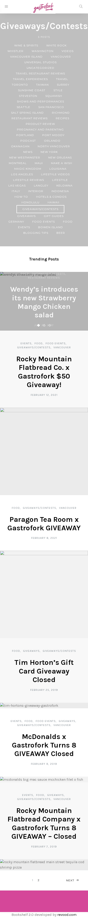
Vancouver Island (26, 56)
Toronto (20, 84)
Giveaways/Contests (40, 209)
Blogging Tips (35, 232)
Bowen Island (50, 227)
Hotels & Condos (51, 196)
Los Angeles (22, 174)
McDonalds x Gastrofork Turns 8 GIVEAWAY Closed (44, 745)
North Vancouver (54, 146)
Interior (35, 191)
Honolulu (30, 202)
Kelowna (64, 185)
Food (68, 221)
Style (58, 90)
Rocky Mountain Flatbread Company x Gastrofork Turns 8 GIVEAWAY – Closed (44, 823)
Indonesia (60, 191)
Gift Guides (54, 216)
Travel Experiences (30, 79)
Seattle (23, 107)
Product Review (40, 124)
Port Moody (53, 135)
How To (21, 196)
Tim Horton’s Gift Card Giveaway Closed (44, 671)
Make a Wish (61, 163)
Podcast (28, 140)
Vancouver (61, 56)
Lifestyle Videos (55, 174)
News (27, 152)
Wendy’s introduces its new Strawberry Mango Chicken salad (44, 302)
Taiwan (42, 84)
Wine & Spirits (26, 45)
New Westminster (24, 157)
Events (24, 227)
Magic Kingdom (27, 168)
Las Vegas (17, 185)
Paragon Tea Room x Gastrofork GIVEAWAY (44, 523)
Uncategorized (40, 67)
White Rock (56, 45)
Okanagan (20, 146)
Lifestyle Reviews (28, 180)
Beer (60, 232)
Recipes (62, 118)
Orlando (52, 140)
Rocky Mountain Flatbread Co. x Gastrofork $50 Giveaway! (44, 372)
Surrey (63, 84)
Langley (41, 185)
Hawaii (53, 202)
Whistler (15, 51)
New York (49, 152)
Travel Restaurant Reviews (40, 73)
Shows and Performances (40, 101)
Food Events (43, 221)
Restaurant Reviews (30, 118)
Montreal (18, 163)
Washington (42, 51)
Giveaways (26, 216)
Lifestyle (60, 180)
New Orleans (60, 157)
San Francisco (51, 107)
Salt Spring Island (27, 112)
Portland (25, 135)
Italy (16, 191)
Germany (16, 221)
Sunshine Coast (31, 90)
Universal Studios (40, 62)
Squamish (53, 96)
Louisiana (58, 168)
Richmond (61, 112)
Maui (39, 163)
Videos (68, 51)
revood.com (66, 914)
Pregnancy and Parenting (40, 129)
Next (70, 880)
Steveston (28, 96)
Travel (62, 79)
